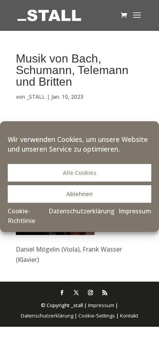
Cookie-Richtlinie (21, 216)
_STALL (36, 96)
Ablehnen (79, 194)
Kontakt (129, 315)
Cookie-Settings (96, 315)
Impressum (134, 211)
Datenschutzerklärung (82, 211)
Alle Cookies (79, 173)
